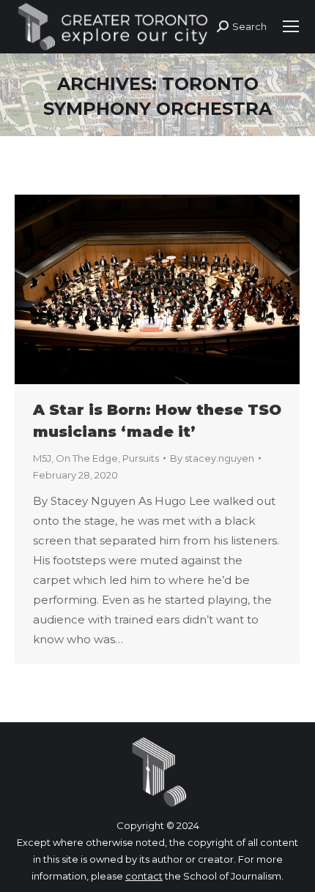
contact (144, 876)
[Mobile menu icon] (290, 26)
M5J (42, 458)
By (212, 458)
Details (177, 289)
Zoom (138, 289)
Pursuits (140, 458)
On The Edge (87, 458)
